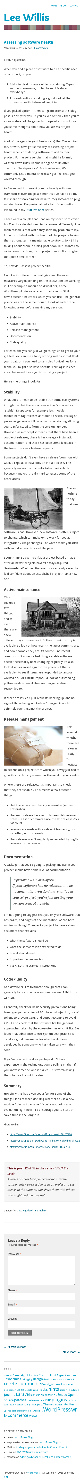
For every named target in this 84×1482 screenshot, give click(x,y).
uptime (7, 1411)
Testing (34, 1404)
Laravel (23, 1394)
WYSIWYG (33, 1416)
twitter (69, 1404)
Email (12, 1304)
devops (60, 1379)
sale (6, 1404)
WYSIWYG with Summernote (32, 1452)
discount (69, 1379)
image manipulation (69, 1390)
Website (12, 1318)
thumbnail (60, 1404)
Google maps (31, 1390)
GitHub (20, 1389)
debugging (27, 1379)
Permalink (40, 1210)
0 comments (41, 48)
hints (53, 1389)
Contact (74, 6)
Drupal (9, 1384)
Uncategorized (25, 1210)
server (20, 1404)
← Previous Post (15, 1346)
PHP (48, 1400)
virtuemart (35, 1410)
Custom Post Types (52, 1375)
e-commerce (28, 1383)
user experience (19, 1411)
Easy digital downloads (54, 1384)
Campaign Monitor (25, 1375)
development (49, 1379)
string (26, 1404)
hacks (43, 1389)
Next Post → (71, 1352)
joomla (9, 1394)
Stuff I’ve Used (35, 210)
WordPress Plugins (25, 1437)
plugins (59, 1399)
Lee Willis (26, 17)
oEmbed (61, 1395)
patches (20, 1400)
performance (35, 1400)
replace (72, 1400)
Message (14, 1253)
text (40, 1404)
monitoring (48, 1394)
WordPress (57, 1409)
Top (6, 1476)
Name (13, 1290)
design (38, 1379)
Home (54, 6)
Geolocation (10, 1390)
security (12, 1404)
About (63, 6)
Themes (48, 1404)
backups (8, 1375)
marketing (36, 1394)
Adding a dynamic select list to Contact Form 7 (41, 1447)
